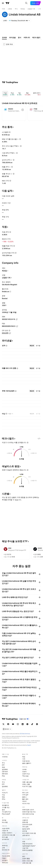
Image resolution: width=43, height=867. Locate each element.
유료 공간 (5, 862)
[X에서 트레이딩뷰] (3, 724)
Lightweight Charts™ (29, 846)
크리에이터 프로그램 (8, 835)
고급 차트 (25, 848)
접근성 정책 (26, 829)
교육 (3, 847)
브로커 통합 (26, 858)
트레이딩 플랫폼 (27, 850)
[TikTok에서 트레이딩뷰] (32, 724)
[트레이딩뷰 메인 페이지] (7, 3)
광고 (23, 856)
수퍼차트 (5, 757)
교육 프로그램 (26, 863)
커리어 (24, 801)
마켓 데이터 (26, 761)
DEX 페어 (5, 774)
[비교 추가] (22, 109)
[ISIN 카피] (17, 319)
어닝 (3, 795)
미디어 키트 (26, 803)
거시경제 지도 (6, 812)
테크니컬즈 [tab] (36, 37)
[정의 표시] (10, 132)
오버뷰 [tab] (4, 37)
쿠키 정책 (25, 826)
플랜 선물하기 (26, 763)
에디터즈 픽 (5, 850)
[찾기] (26, 3)
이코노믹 (5, 792)
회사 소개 (25, 792)
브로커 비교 (26, 774)
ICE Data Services (25, 733)
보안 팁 (24, 831)
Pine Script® (6, 814)
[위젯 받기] (39, 438)
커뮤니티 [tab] (27, 37)
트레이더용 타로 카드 (29, 812)
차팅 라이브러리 (27, 844)
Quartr (29, 745)
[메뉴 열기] (3, 3)
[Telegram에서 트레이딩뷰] (27, 724)
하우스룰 (5, 837)
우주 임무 (25, 795)
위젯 (23, 841)
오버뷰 (24, 769)
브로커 (24, 771)
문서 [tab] (19, 37)
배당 (3, 797)
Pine (3, 776)
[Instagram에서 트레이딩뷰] (17, 724)
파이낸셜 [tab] (12, 37)
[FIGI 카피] (17, 326)
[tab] (32, 345)
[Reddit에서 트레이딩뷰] (37, 724)
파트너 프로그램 (27, 861)
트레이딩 (5, 845)
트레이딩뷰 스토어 (28, 809)
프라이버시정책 (27, 824)
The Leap (25, 776)
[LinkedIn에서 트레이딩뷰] (22, 724)
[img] (27, 20)
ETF (3, 765)
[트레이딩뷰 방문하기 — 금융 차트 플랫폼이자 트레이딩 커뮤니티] (10, 82)
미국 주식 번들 (27, 786)
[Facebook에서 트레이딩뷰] (8, 724)
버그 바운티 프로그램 (29, 833)
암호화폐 (5, 769)
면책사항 (25, 822)
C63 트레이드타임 (28, 814)
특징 (23, 757)
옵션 (3, 809)
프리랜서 (5, 860)
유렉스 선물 (26, 784)
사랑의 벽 (5, 830)
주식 (3, 763)
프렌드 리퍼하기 (7, 833)
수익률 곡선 (5, 807)
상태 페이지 (26, 835)
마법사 (4, 858)
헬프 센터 (25, 799)
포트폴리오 (5, 805)
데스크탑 (5, 822)
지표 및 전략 (6, 856)
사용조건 (25, 820)
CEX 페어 (5, 771)
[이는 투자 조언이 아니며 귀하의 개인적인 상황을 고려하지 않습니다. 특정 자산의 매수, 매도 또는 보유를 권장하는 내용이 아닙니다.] (27, 442)
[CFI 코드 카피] (10, 333)
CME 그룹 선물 (27, 782)
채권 (3, 767)
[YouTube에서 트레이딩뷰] (13, 724)
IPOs (3, 799)
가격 (23, 759)
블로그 (24, 797)
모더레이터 (5, 839)
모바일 (4, 820)
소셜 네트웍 (5, 828)
